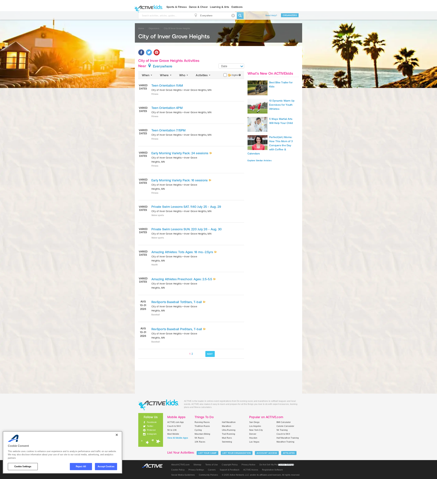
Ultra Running (228, 430)
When (146, 75)
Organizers (290, 15)
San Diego (254, 422)
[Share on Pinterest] (157, 52)
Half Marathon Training (288, 438)
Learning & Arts (219, 6)
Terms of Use (211, 464)
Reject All (81, 466)
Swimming (227, 442)
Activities (202, 75)
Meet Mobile (173, 434)
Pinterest (151, 430)
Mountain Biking (202, 434)
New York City (256, 430)
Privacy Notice (248, 464)
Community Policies (208, 475)
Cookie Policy (178, 470)
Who (182, 75)
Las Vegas (254, 442)
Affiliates (289, 453)
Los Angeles (255, 426)
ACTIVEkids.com (148, 7)
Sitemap (197, 464)
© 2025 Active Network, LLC (235, 475)
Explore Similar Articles (260, 160)
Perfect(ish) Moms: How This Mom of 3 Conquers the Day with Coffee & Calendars (270, 145)
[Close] (117, 435)
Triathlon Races (202, 426)
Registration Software (272, 470)
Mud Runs (227, 438)
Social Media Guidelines (183, 475)
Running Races (202, 422)
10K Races (200, 442)
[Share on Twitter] (149, 52)
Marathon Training (285, 442)
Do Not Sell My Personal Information (276, 464)
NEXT (210, 354)
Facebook (152, 422)
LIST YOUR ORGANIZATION (236, 453)
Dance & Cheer (198, 6)
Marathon (226, 426)
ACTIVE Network (154, 465)
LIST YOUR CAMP (207, 453)
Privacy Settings (196, 470)
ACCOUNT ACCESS (267, 453)
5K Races (199, 438)
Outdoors (237, 6)
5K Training (282, 430)
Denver (252, 434)
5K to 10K (172, 430)
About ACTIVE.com (180, 464)
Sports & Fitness (176, 6)
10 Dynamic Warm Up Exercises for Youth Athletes (281, 104)
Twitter (150, 426)
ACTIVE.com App (175, 422)
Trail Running (228, 434)
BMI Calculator (284, 422)
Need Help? (271, 15)
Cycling (198, 430)
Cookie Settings (22, 466)
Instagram (152, 434)
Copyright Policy (230, 464)
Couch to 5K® (174, 426)
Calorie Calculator (285, 426)
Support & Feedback (229, 470)
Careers (212, 470)
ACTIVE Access (250, 470)
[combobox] (231, 66)
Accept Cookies (106, 466)
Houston (253, 438)
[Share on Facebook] (141, 52)
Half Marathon (229, 422)
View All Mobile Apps (177, 438)
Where (164, 75)
